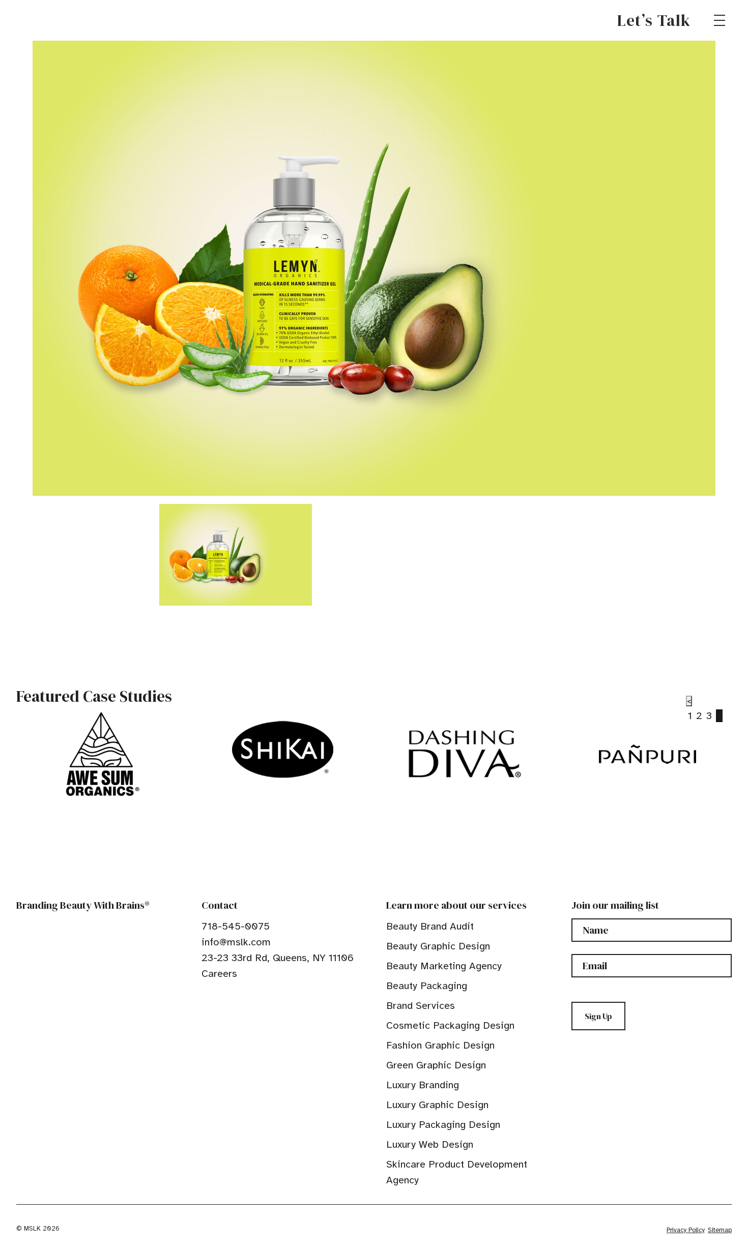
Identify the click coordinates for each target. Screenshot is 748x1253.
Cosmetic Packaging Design (450, 1025)
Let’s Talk (654, 20)
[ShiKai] (283, 749)
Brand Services (420, 1005)
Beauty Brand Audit (430, 926)
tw (221, 996)
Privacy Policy (686, 1230)
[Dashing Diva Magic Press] (465, 754)
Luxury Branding (422, 1085)
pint (237, 996)
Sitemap (720, 1230)
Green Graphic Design (436, 1065)
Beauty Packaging (426, 985)
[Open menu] (719, 20)
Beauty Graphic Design (438, 946)
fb (206, 996)
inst (253, 996)
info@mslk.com (236, 942)
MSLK (53, 20)
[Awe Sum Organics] (100, 754)
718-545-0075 (236, 926)
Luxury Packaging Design (443, 1124)
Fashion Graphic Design (440, 1045)
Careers (219, 973)
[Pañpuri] (648, 754)
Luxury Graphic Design (437, 1104)
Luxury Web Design (429, 1144)
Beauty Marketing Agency (444, 966)
